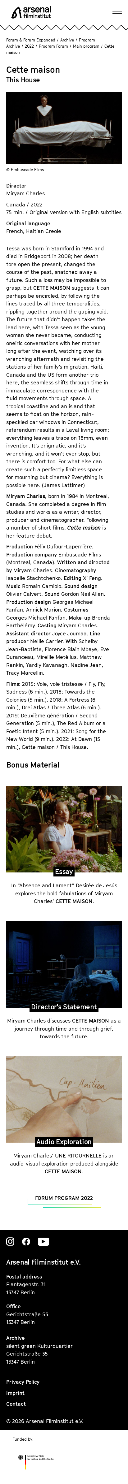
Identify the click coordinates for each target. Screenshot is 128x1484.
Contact (16, 1404)
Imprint (15, 1393)
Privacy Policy (22, 1382)
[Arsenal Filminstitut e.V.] (31, 12)
